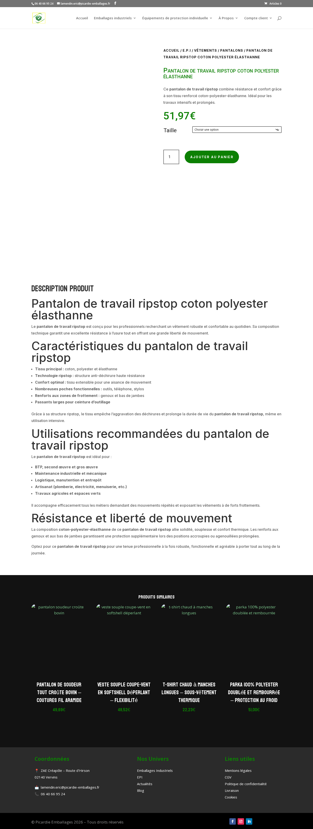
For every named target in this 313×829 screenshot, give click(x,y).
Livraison (232, 790)
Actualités (144, 783)
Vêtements (205, 50)
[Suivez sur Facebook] (232, 821)
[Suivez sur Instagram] (241, 821)
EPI (140, 777)
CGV (228, 777)
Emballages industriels (113, 18)
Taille (170, 130)
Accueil (82, 18)
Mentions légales (238, 770)
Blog (140, 790)
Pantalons (231, 50)
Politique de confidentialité (246, 783)
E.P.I (187, 50)
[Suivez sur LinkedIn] (249, 821)
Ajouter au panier (211, 157)
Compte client (256, 18)
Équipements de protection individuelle (175, 18)
